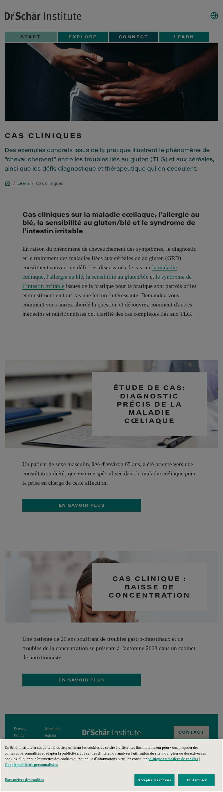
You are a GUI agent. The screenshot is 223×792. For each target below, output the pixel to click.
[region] (111, 765)
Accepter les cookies (154, 780)
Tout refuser (196, 780)
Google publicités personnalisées (31, 764)
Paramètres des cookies (24, 779)
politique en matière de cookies (173, 759)
